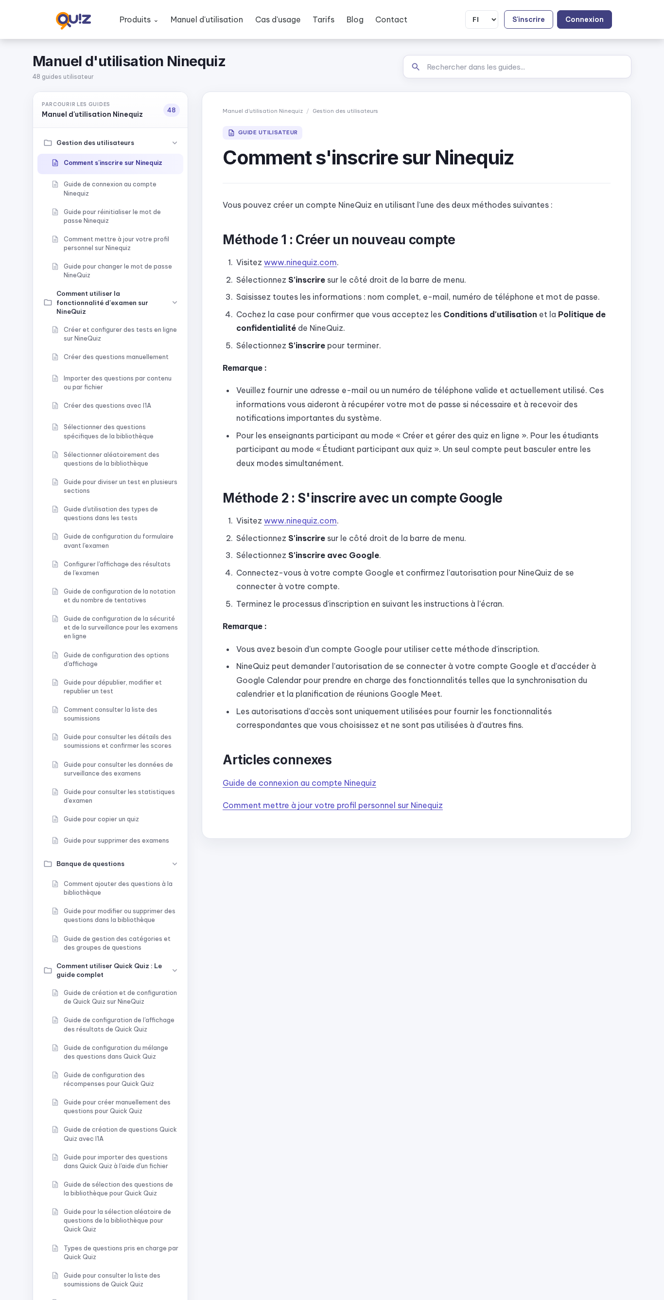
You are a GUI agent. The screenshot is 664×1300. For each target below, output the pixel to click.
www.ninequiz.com (300, 262)
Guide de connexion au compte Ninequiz (299, 783)
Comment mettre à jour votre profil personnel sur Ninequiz (333, 805)
